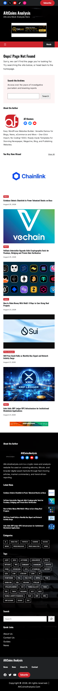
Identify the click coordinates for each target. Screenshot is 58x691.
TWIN (14, 591)
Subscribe (24, 674)
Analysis (14, 542)
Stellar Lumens (11, 587)
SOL (17, 582)
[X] (10, 3)
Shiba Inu (8, 582)
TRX (6, 591)
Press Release (18, 546)
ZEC (28, 600)
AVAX (46, 560)
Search (45, 96)
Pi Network (9, 578)
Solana (26, 582)
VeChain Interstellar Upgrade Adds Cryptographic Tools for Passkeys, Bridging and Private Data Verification (26, 251)
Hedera (47, 569)
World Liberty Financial (14, 596)
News (6, 196)
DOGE (7, 569)
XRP (36, 596)
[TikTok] (19, 3)
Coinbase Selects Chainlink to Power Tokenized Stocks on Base (27, 200)
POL (19, 578)
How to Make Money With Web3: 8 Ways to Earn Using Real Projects (26, 304)
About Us (8, 633)
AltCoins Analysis (16, 13)
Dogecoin (16, 569)
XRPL (44, 596)
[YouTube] (14, 3)
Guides (45, 542)
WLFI (40, 591)
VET (32, 591)
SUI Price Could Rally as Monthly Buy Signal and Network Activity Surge (25, 357)
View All (51, 154)
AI (5, 542)
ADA (14, 560)
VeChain (23, 591)
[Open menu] (5, 44)
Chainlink (37, 564)
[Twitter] (30, 123)
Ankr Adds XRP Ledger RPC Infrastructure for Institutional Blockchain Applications (26, 409)
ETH (26, 569)
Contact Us (8, 637)
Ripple (38, 578)
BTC (16, 564)
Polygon (28, 578)
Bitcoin (7, 564)
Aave (6, 560)
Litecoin (23, 573)
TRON (45, 587)
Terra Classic (33, 587)
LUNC (33, 573)
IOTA (6, 573)
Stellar (36, 582)
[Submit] (51, 619)
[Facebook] (5, 3)
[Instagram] (24, 3)
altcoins (24, 560)
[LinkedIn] (36, 457)
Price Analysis (9, 352)
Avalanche (36, 560)
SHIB (46, 578)
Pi (39, 573)
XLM (29, 596)
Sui (22, 587)
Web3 (6, 299)
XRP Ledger (9, 600)
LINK (13, 573)
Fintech (25, 542)
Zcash (20, 600)
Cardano (25, 564)
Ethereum (36, 569)
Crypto (48, 564)
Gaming (35, 542)
